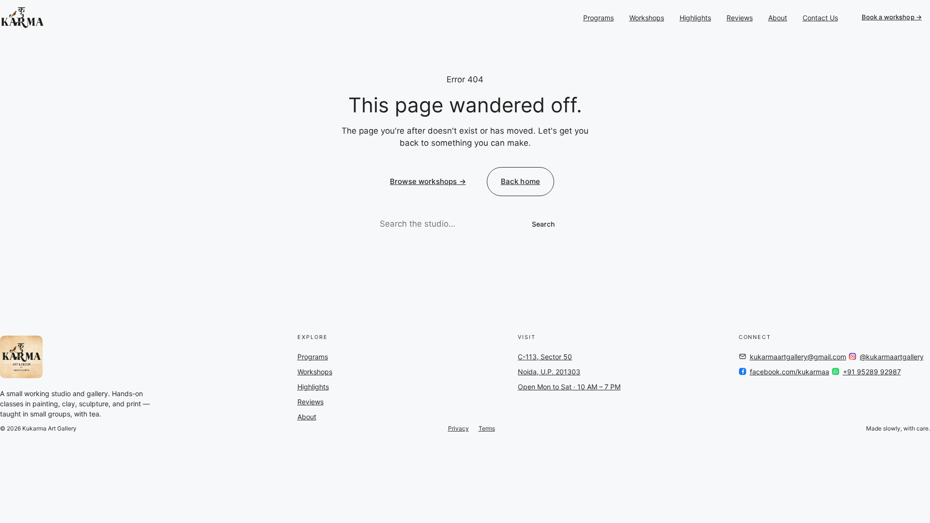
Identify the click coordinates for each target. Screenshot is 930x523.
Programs (598, 18)
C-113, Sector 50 (545, 357)
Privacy (458, 428)
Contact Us (820, 18)
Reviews (740, 18)
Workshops (646, 18)
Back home (520, 181)
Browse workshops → (428, 181)
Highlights (695, 18)
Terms (487, 428)
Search (543, 224)
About (777, 18)
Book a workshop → (892, 17)
